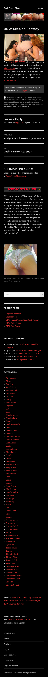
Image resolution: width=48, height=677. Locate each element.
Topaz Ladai (11, 560)
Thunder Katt (12, 554)
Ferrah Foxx (11, 449)
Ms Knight (10, 498)
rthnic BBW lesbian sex (21, 107)
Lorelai (9, 483)
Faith (8, 446)
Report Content (11, 666)
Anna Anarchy (12, 390)
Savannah (10, 523)
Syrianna (10, 545)
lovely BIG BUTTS (17, 62)
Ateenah (9, 396)
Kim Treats (11, 474)
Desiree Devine (12, 430)
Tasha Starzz (11, 548)
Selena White (12, 535)
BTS (7, 409)
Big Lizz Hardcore (14, 314)
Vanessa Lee (11, 572)
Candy (8, 412)
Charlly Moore (12, 415)
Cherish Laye (11, 418)
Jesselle (9, 455)
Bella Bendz (11, 403)
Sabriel (9, 517)
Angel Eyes (11, 387)
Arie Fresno (11, 393)
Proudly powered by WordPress (25, 673)
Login (24, 91)
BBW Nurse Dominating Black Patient (22, 320)
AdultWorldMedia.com (16, 176)
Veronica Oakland (14, 579)
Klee (8, 477)
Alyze (8, 381)
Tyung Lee (10, 563)
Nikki (8, 504)
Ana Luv (9, 384)
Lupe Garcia (11, 486)
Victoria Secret (14, 100)
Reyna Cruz (11, 511)
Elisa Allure (11, 443)
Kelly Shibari (11, 467)
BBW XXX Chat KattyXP (30, 601)
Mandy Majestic (13, 492)
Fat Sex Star (12, 8)
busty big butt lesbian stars (19, 102)
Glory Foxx (11, 452)
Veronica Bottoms (14, 576)
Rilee (8, 514)
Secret (8, 532)
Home (6, 639)
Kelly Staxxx (11, 470)
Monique (10, 495)
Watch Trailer (10, 81)
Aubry (8, 399)
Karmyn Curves (12, 464)
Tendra (9, 551)
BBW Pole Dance (13, 326)
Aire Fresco (11, 378)
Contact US (9, 660)
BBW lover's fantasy (28, 100)
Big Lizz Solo (11, 317)
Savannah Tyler (13, 526)
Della (8, 427)
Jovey (8, 458)
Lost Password (10, 655)
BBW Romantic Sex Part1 (30, 353)
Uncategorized (12, 566)
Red (7, 508)
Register (7, 644)
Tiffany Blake (12, 557)
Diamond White (13, 437)
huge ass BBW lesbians (26, 104)
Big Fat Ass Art (34, 598)
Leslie (8, 480)
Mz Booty (10, 501)
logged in (19, 122)
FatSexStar (11, 97)
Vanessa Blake (12, 569)
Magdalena (11, 489)
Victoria (9, 582)
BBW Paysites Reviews (14, 604)
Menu (40, 8)
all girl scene (9, 68)
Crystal (9, 421)
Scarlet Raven (12, 529)
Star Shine (10, 542)
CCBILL (28, 620)
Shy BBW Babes (13, 538)
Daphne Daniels (13, 424)
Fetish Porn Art (11, 601)
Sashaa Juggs (12, 520)
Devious (9, 433)
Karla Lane (32, 97)
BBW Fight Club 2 (13, 323)
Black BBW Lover (18, 598)
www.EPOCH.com (15, 620)
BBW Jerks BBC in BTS (26, 360)
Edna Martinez (12, 440)
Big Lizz (9, 406)
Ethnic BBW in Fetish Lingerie (29, 350)
